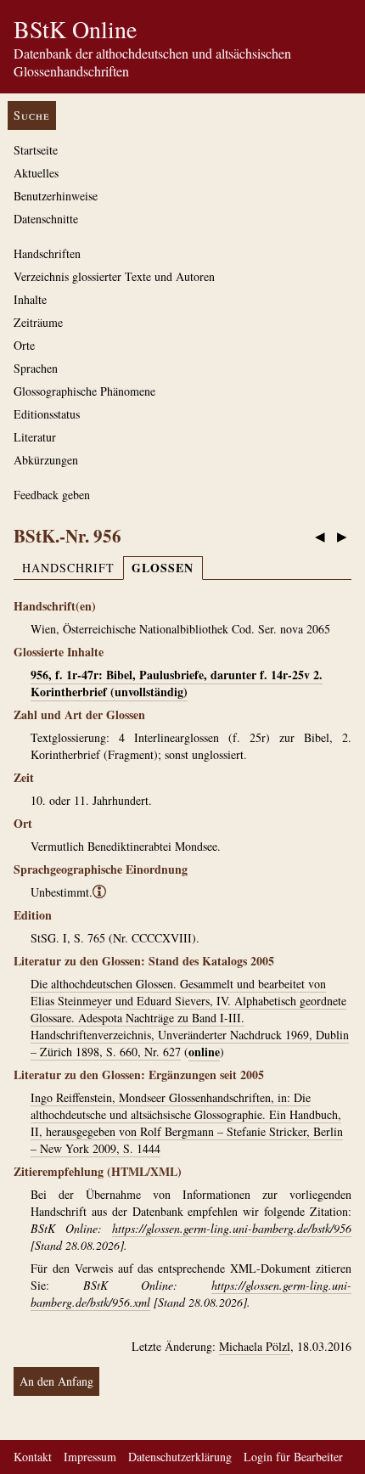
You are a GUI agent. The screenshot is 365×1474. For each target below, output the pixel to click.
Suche (32, 115)
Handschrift (68, 568)
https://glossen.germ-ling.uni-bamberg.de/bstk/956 (231, 1228)
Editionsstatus (47, 414)
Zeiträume (38, 322)
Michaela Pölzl (254, 1346)
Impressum (90, 1457)
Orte (24, 345)
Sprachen (36, 368)
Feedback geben (52, 495)
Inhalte (30, 299)
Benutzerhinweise (56, 196)
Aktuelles (36, 173)
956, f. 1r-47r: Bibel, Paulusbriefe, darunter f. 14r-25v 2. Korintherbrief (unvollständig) (177, 683)
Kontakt (33, 1457)
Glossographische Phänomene (84, 391)
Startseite (36, 150)
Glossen (163, 568)
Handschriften (47, 253)
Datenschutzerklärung (180, 1457)
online (204, 1051)
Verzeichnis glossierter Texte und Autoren (114, 276)
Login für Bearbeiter (293, 1457)
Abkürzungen (46, 460)
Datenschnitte (46, 219)
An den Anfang (56, 1381)
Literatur (35, 437)
